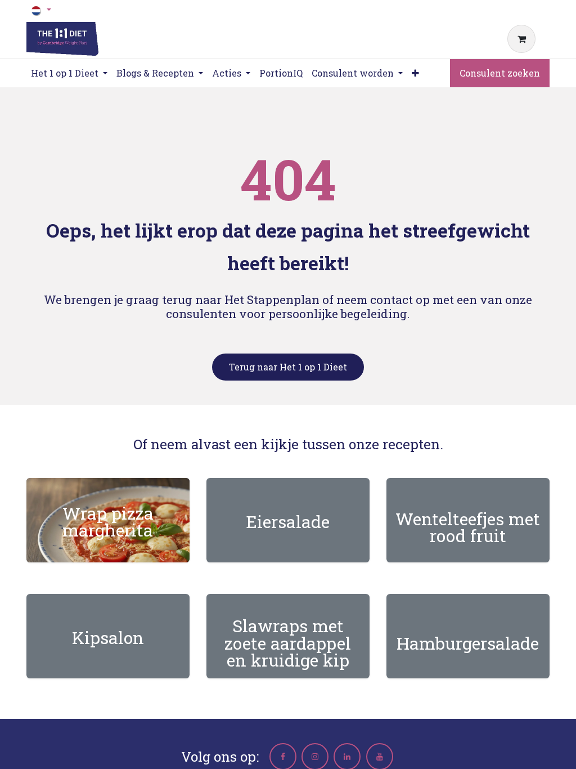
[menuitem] (281, 73)
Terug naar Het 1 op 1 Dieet (288, 367)
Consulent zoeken (500, 73)
